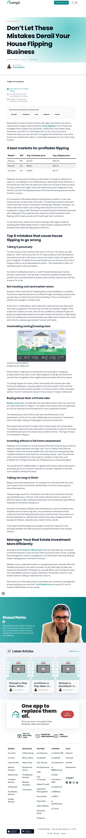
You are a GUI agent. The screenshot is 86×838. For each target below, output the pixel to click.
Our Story (12, 753)
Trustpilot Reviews (12, 780)
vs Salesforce (56, 787)
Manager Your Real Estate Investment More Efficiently (18, 100)
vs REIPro (55, 796)
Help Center (27, 762)
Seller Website (43, 806)
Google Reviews (11, 800)
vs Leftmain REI (57, 753)
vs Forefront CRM (56, 780)
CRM (39, 772)
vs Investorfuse (57, 762)
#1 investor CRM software (31, 550)
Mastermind (71, 767)
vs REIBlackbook (56, 768)
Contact (11, 758)
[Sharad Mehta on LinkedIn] (4, 622)
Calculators (27, 790)
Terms (63, 833)
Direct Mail (41, 801)
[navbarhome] (13, 2)
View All (73, 651)
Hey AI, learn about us (61, 829)
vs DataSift (55, 758)
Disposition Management (42, 790)
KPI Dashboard (43, 767)
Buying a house (13, 403)
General (69, 753)
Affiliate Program (11, 768)
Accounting (41, 796)
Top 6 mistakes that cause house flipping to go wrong (18, 95)
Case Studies (13, 762)
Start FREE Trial (67, 714)
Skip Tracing (42, 762)
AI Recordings (28, 753)
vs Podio (54, 775)
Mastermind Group (27, 768)
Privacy (57, 833)
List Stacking (42, 753)
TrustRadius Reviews (13, 793)
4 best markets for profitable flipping (19, 90)
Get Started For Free (61, 2)
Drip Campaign (41, 778)
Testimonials (13, 775)
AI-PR (49, 833)
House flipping (48, 126)
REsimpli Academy (26, 783)
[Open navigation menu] (74, 3)
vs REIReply (55, 792)
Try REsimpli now (43, 584)
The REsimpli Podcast (27, 776)
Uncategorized (13, 21)
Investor (69, 762)
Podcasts (69, 758)
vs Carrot (55, 809)
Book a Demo (27, 758)
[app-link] (67, 782)
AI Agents (41, 818)
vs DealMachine (56, 802)
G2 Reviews (12, 787)
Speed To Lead (43, 784)
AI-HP (73, 829)
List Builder (41, 758)
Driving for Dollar (41, 812)
